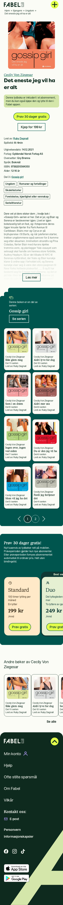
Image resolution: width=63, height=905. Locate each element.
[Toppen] (54, 741)
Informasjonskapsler (18, 836)
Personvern (12, 830)
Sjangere (17, 10)
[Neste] (43, 518)
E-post (14, 819)
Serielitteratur (13, 203)
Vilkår (8, 800)
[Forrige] (19, 518)
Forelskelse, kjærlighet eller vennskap (27, 196)
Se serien (19, 319)
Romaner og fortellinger (32, 184)
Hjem (7, 10)
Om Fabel (12, 788)
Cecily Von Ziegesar (18, 75)
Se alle (51, 721)
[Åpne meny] (54, 4)
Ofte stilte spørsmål (20, 776)
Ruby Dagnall (20, 138)
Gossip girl (17, 177)
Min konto (12, 753)
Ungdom (29, 10)
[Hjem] (14, 4)
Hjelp (8, 765)
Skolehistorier (13, 190)
